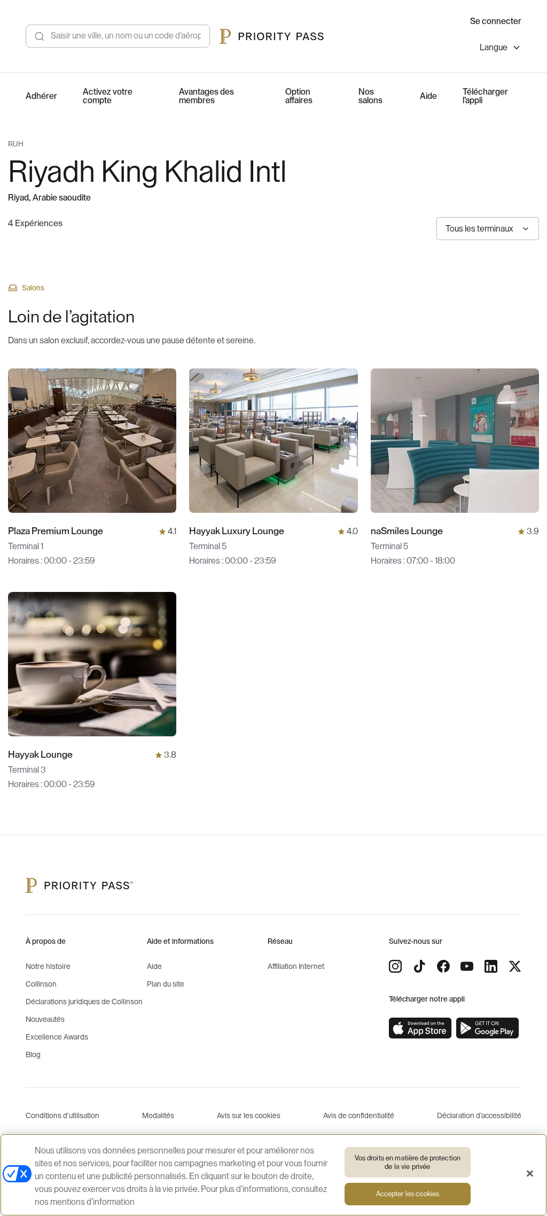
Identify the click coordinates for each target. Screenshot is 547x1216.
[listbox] (500, 49)
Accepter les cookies (408, 1193)
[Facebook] (443, 966)
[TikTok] (419, 966)
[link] (420, 1028)
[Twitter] (515, 966)
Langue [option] (493, 47)
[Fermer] (530, 1174)
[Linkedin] (491, 966)
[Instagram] (395, 966)
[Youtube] (466, 966)
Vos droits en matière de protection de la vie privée (408, 1162)
